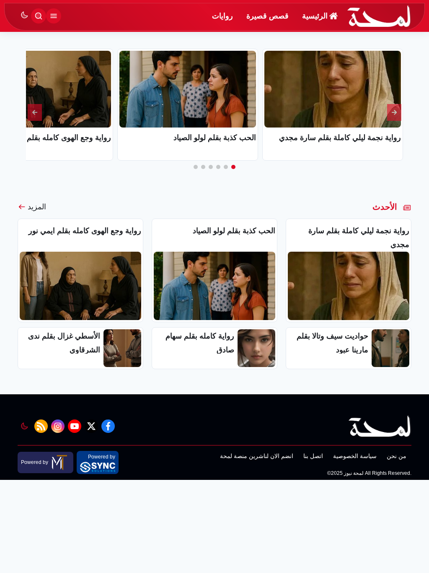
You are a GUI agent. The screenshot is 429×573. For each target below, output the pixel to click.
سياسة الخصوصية (355, 456)
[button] (233, 167)
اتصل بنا (313, 456)
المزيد (37, 207)
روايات (222, 16)
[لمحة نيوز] (379, 16)
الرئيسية (315, 16)
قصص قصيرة (267, 16)
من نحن (396, 456)
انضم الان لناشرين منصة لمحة (256, 456)
